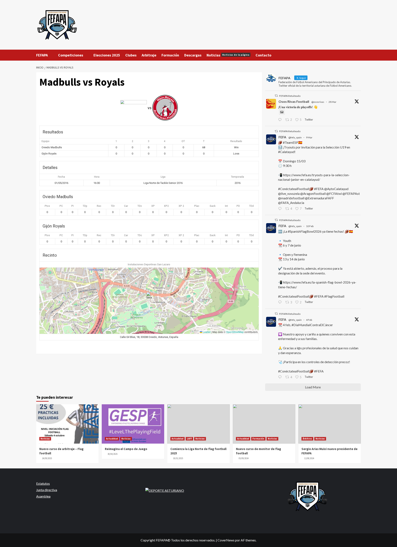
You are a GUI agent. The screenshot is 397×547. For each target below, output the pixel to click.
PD (238, 206)
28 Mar (332, 101)
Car (126, 206)
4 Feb (309, 319)
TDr (113, 206)
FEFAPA (42, 55)
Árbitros (307, 438)
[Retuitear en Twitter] (276, 95)
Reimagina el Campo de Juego (126, 449)
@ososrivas (317, 101)
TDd (251, 206)
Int (226, 206)
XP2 (166, 206)
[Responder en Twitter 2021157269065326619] (281, 302)
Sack (212, 206)
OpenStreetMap (235, 332)
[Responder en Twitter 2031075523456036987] (281, 209)
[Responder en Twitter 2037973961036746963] (281, 120)
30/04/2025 (112, 453)
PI (72, 206)
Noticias (228, 55)
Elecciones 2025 (106, 55)
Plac (196, 206)
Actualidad (112, 438)
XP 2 (181, 206)
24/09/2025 (47, 458)
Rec (99, 206)
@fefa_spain (295, 137)
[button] (149, 296)
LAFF (189, 438)
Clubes (130, 55)
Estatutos (43, 483)
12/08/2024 (309, 458)
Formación (170, 55)
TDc (140, 206)
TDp (85, 206)
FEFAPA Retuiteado (289, 95)
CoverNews (226, 540)
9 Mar (309, 137)
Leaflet (206, 332)
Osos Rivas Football (294, 101)
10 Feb (309, 226)
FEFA (282, 137)
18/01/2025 (178, 458)
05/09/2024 (244, 458)
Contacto (263, 55)
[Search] (358, 55)
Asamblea (43, 496)
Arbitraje (149, 55)
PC (61, 206)
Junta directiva (46, 490)
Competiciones (70, 55)
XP (153, 206)
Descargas (192, 55)
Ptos (47, 206)
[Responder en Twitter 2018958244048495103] (281, 377)
